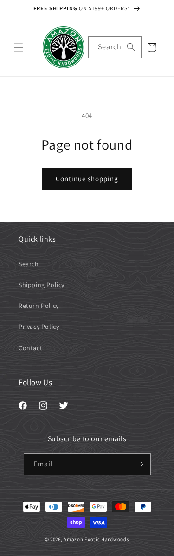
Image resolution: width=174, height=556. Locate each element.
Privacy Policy (39, 326)
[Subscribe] (140, 464)
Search (29, 264)
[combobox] (115, 47)
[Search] (131, 47)
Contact (30, 348)
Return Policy (39, 305)
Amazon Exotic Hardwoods (96, 539)
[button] (18, 47)
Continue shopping (87, 178)
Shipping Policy (41, 285)
